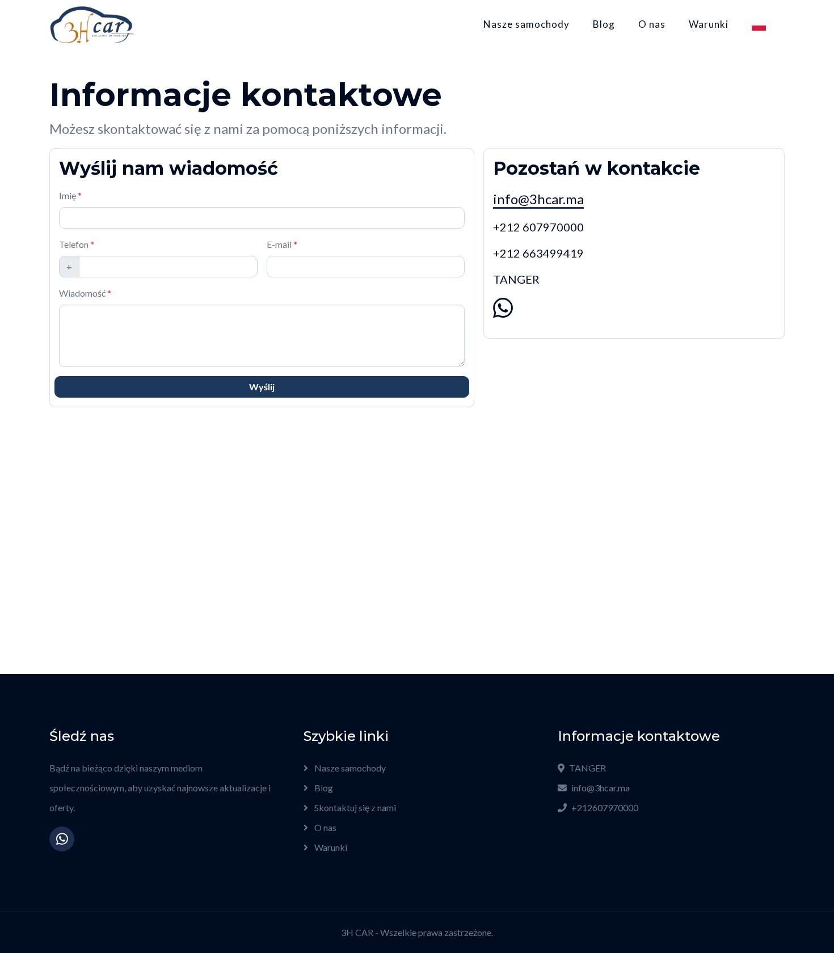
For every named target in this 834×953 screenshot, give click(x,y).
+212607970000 (604, 807)
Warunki (708, 24)
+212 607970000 (538, 227)
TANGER (587, 767)
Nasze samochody (526, 24)
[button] (758, 24)
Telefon (76, 244)
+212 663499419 (538, 253)
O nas (651, 24)
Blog (604, 24)
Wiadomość (85, 293)
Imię (70, 195)
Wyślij (262, 386)
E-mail (282, 244)
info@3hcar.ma (538, 199)
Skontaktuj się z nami (354, 807)
